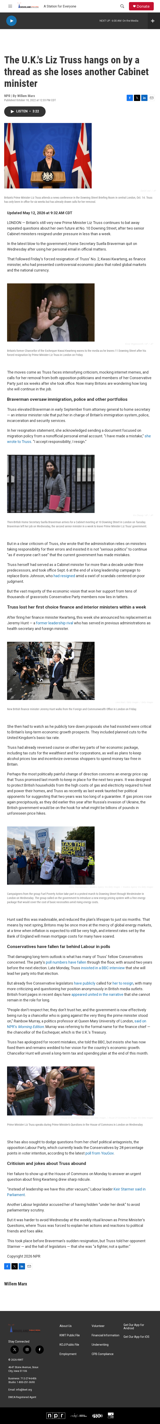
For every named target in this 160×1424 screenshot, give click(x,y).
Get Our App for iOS (136, 1336)
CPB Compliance (103, 1354)
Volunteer (98, 1326)
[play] (11, 20)
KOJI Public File (69, 1344)
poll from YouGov (99, 1153)
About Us (66, 1326)
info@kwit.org (24, 1389)
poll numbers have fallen (66, 962)
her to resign (122, 983)
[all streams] (154, 20)
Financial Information (105, 1335)
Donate (143, 6)
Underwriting (100, 1344)
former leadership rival (54, 623)
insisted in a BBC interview (103, 968)
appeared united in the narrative (97, 994)
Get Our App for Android (134, 1326)
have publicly (84, 983)
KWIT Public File (70, 1335)
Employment (68, 1354)
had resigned (64, 576)
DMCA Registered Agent (22, 1397)
